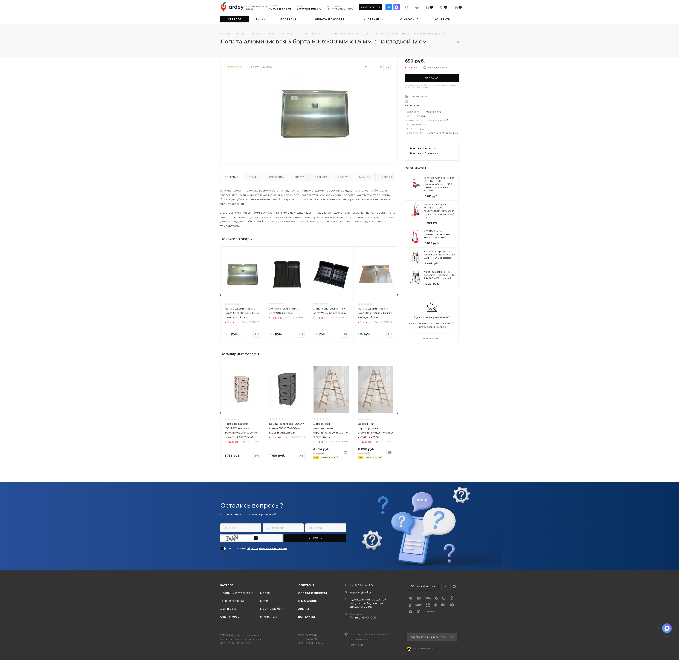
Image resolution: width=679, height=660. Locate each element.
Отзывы (254, 177)
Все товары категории (423, 148)
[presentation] (220, 294)
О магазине (307, 601)
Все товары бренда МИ (424, 153)
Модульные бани (272, 608)
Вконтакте (388, 7)
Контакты (306, 616)
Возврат (343, 177)
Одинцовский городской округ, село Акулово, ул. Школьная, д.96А (368, 603)
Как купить (276, 177)
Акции (303, 609)
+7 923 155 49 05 (280, 8)
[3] (234, 67)
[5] (240, 67)
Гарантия (365, 177)
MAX (396, 7)
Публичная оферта (361, 640)
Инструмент (268, 616)
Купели (265, 600)
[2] (231, 67)
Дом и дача (228, 608)
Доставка (321, 177)
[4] (237, 67)
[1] (228, 67)
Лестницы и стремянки (236, 592)
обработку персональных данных (267, 548)
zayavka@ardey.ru (309, 8)
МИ (367, 67)
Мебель (265, 592)
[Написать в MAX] (667, 628)
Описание (231, 177)
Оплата (299, 177)
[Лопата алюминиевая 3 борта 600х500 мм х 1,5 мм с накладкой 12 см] (315, 114)
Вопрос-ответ (391, 177)
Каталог (226, 585)
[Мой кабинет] (417, 8)
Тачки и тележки (232, 600)
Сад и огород (230, 616)
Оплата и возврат (312, 593)
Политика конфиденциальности (370, 634)
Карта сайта (357, 645)
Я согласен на (258, 548)
